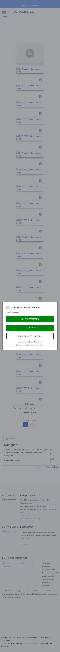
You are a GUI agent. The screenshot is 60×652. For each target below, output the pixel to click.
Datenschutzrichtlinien (25, 342)
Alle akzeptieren (30, 319)
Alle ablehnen (29, 328)
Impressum (38, 342)
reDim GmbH (39, 345)
